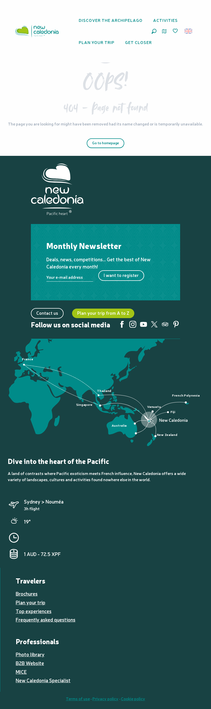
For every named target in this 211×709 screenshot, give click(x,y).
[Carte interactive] (164, 31)
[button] (154, 31)
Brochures (27, 593)
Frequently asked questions (45, 619)
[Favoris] (175, 31)
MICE (21, 671)
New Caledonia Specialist (43, 680)
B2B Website (30, 663)
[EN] (189, 31)
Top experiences (33, 611)
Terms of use (78, 698)
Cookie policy (133, 698)
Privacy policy (105, 698)
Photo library (30, 654)
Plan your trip (30, 602)
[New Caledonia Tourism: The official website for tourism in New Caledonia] (37, 31)
